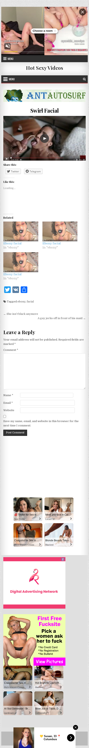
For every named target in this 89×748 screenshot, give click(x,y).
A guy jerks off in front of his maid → (62, 318)
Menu (10, 59)
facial (30, 301)
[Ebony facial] (20, 231)
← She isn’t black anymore (20, 313)
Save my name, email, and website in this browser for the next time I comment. (41, 423)
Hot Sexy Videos (44, 67)
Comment (10, 349)
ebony (21, 301)
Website (8, 410)
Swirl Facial (44, 110)
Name (8, 395)
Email (8, 402)
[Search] (84, 79)
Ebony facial (12, 243)
